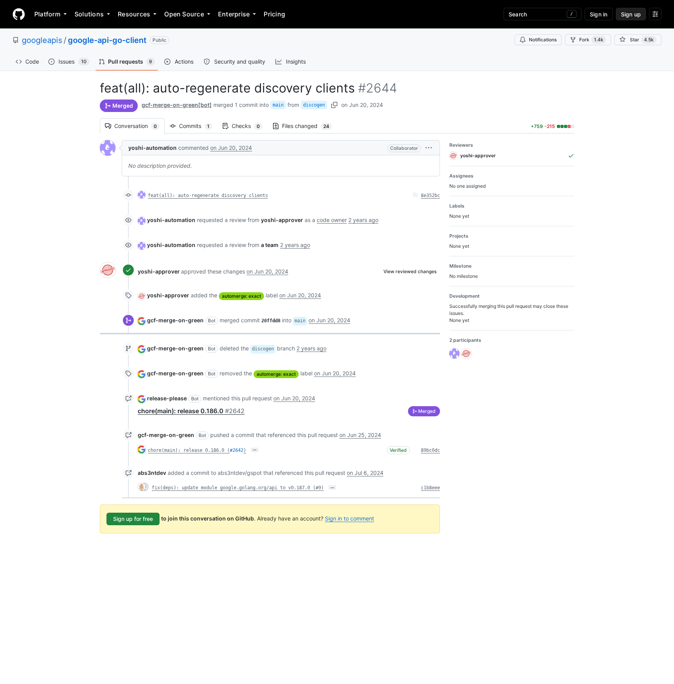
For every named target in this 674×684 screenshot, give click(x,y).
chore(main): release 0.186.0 (191, 411)
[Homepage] (18, 14)
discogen (314, 105)
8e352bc (430, 195)
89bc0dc (430, 450)
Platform (47, 14)
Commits (198, 126)
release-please (167, 398)
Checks (250, 126)
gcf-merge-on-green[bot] (177, 104)
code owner (332, 220)
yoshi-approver (159, 271)
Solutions (89, 14)
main (278, 105)
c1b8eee (430, 487)
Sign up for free (133, 518)
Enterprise (234, 14)
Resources (134, 14)
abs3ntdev (152, 472)
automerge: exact (241, 296)
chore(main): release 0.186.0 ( (189, 450)
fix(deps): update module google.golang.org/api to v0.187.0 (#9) (238, 487)
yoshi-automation (152, 147)
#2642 (236, 450)
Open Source (184, 14)
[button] (428, 147)
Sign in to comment (349, 518)
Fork (591, 40)
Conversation (139, 126)
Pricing (274, 14)
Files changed (309, 126)
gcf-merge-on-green (175, 320)
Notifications (543, 40)
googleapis (42, 40)
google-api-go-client (107, 40)
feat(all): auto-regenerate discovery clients (208, 195)
